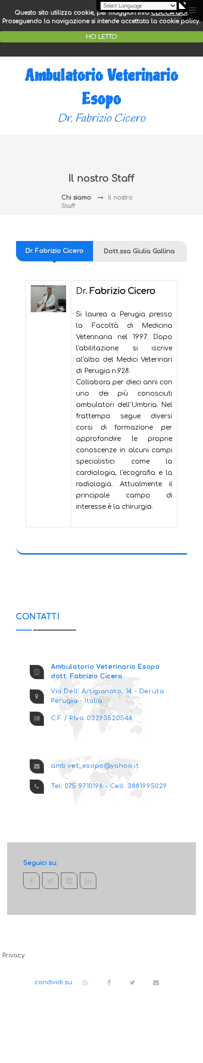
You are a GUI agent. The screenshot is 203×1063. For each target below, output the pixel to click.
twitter (50, 880)
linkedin (88, 880)
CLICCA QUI (169, 12)
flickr (69, 880)
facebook (31, 880)
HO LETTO (101, 36)
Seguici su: (40, 863)
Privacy (13, 955)
